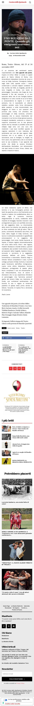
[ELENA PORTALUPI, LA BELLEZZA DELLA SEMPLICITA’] (6, 461)
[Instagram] (9, 626)
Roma (17, 328)
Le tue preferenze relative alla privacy (18, 700)
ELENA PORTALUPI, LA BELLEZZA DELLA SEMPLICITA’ (22, 461)
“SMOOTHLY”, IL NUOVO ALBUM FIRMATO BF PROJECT (17, 563)
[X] (15, 368)
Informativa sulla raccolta (11, 704)
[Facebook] (11, 368)
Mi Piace (28, 337)
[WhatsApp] (23, 368)
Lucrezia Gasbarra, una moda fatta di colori (15, 503)
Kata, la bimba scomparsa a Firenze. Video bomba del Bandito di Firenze (20, 428)
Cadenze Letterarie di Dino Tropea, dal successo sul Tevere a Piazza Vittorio (15, 650)
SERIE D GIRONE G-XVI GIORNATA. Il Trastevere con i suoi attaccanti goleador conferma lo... (17, 533)
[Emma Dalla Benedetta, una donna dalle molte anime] (6, 437)
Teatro (23, 35)
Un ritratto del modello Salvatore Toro (15, 663)
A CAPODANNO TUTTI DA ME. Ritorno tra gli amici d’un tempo (9, 349)
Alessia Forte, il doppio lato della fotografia (21, 445)
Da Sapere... (12, 35)
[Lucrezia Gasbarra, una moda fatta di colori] (17, 489)
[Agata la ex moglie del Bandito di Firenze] (6, 453)
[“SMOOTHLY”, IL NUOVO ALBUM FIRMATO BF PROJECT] (17, 550)
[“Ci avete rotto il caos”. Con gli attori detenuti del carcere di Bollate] (17, 579)
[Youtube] (14, 626)
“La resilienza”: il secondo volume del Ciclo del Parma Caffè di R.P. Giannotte (24, 349)
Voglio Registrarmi (16, 679)
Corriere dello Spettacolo (18, 53)
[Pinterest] (19, 368)
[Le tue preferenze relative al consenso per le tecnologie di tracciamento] (3, 703)
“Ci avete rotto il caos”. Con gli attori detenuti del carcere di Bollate (15, 593)
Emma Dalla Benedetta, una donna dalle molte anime (20, 437)
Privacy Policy (20, 683)
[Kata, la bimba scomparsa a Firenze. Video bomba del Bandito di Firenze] (6, 429)
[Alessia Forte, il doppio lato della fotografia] (6, 445)
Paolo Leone (11, 328)
